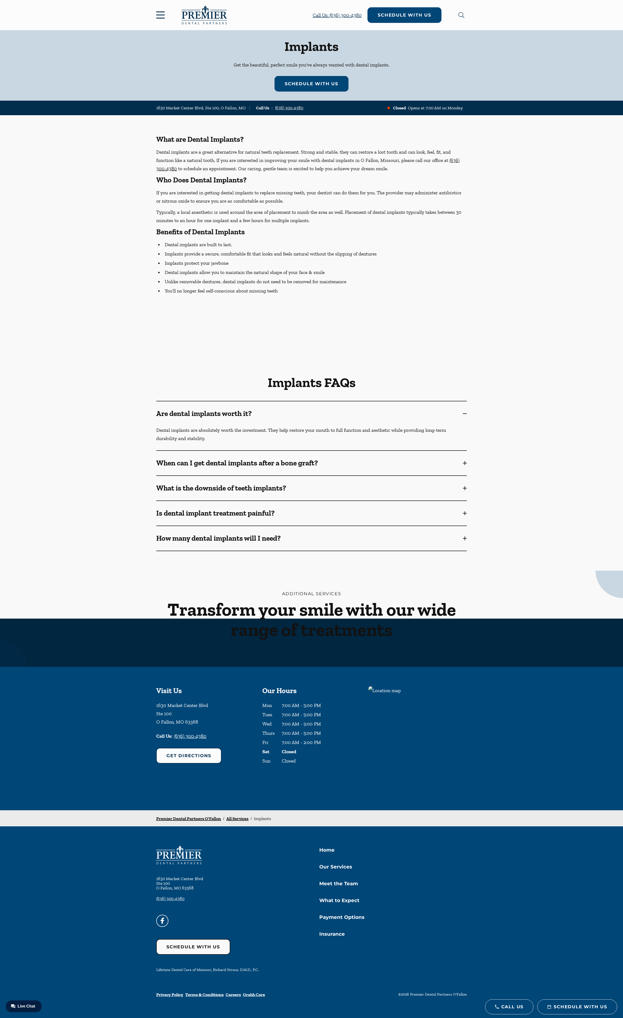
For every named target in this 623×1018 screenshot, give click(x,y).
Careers (233, 994)
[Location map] (417, 738)
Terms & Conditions (204, 994)
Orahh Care (254, 994)
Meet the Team (338, 883)
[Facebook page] (162, 921)
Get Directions (188, 755)
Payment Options (342, 917)
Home (327, 850)
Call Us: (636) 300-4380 (337, 15)
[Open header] (161, 15)
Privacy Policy (169, 994)
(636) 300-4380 (289, 108)
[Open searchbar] (461, 15)
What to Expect (339, 900)
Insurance (332, 934)
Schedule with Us (404, 15)
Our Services (335, 867)
